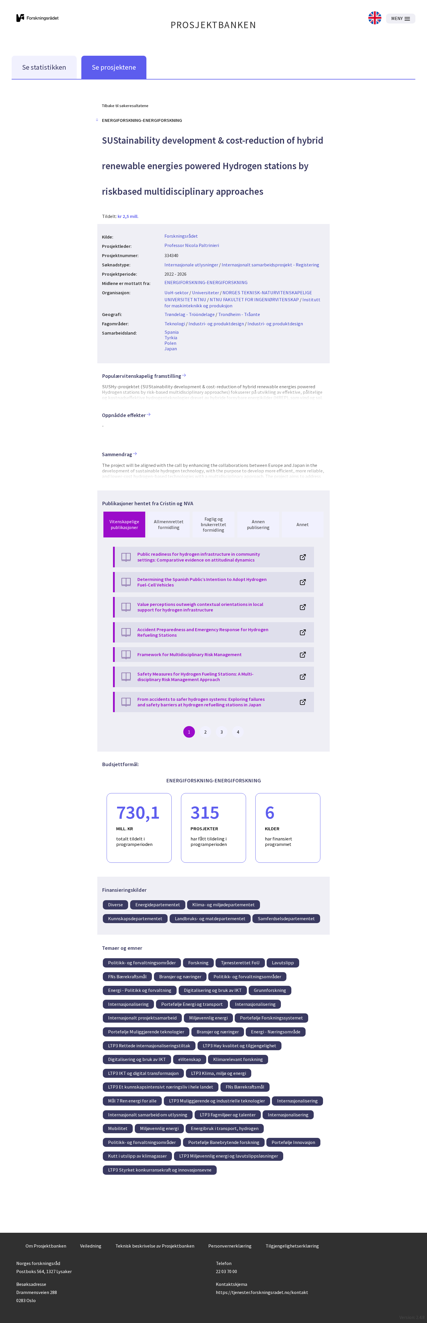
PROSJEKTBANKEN (214, 25)
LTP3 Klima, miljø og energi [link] (218, 1073)
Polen (170, 343)
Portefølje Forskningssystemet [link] (271, 1018)
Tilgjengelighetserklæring (292, 1246)
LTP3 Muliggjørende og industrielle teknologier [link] (217, 1101)
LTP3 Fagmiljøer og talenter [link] (228, 1115)
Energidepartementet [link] (157, 904)
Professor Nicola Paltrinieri (191, 245)
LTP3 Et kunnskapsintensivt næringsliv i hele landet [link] (160, 1087)
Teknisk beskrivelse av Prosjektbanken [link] (154, 1246)
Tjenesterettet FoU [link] (240, 962)
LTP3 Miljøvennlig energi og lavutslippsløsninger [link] (228, 1156)
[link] (374, 18)
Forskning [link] (198, 962)
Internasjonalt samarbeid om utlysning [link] (147, 1115)
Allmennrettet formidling (169, 524)
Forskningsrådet (181, 236)
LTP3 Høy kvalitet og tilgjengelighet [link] (239, 1045)
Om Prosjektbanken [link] (46, 1246)
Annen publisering (258, 524)
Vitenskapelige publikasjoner (124, 524)
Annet (303, 524)
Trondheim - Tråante (239, 314)
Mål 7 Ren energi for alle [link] (132, 1101)
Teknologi (174, 323)
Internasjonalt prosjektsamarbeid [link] (142, 1018)
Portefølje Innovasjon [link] (293, 1142)
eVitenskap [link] (189, 1059)
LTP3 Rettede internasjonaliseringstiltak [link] (149, 1045)
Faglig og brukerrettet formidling (213, 524)
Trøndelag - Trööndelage (189, 314)
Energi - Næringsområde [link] (275, 1032)
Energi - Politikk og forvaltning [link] (139, 990)
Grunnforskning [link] (270, 990)
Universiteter (205, 292)
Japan (170, 348)
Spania (171, 332)
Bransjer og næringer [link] (180, 976)
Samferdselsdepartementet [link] (286, 918)
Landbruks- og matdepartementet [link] (210, 918)
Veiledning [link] (90, 1246)
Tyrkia (170, 337)
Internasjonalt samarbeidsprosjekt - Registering (270, 265)
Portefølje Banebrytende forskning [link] (223, 1142)
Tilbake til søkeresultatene (125, 105)
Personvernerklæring (230, 1246)
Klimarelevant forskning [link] (238, 1059)
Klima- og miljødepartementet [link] (223, 904)
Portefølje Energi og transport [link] (192, 1004)
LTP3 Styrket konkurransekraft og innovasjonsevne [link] (159, 1170)
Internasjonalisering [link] (128, 1004)
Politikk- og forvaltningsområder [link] (142, 962)
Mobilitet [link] (118, 1128)
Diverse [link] (115, 904)
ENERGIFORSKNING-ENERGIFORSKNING (205, 282)
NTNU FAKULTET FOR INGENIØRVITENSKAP (254, 299)
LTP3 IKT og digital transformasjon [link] (143, 1073)
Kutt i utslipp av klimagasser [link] (137, 1156)
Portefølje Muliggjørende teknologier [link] (146, 1032)
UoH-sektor (176, 292)
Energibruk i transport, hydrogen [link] (225, 1128)
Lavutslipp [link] (283, 962)
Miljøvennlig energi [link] (208, 1018)
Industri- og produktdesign (216, 323)
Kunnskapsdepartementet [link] (135, 918)
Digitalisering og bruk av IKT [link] (213, 990)
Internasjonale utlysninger (191, 265)
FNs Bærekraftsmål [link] (127, 976)
